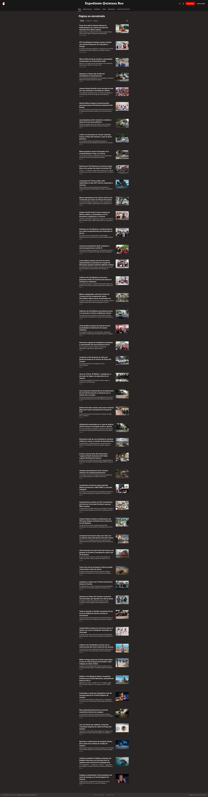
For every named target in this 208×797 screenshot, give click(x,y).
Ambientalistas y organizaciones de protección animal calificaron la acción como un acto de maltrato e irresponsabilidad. (94, 782)
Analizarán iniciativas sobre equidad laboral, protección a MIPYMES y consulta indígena (95, 487)
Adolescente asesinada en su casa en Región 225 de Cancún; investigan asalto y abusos (96, 425)
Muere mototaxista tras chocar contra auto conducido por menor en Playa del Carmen (95, 199)
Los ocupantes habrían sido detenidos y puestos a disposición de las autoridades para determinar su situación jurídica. (96, 141)
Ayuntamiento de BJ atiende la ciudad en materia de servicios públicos (95, 121)
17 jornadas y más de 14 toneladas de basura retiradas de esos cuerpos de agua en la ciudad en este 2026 (95, 475)
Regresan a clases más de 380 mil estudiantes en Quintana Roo (92, 75)
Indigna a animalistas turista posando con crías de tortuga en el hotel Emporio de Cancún (95, 777)
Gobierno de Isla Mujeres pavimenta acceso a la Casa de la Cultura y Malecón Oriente (96, 312)
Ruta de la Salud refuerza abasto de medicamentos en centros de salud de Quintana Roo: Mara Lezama (93, 27)
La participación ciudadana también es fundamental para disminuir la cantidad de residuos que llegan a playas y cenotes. (95, 444)
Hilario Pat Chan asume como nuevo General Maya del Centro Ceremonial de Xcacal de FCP (96, 409)
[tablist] (89, 20)
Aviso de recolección (32, 795)
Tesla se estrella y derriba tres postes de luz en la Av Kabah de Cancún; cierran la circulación (96, 613)
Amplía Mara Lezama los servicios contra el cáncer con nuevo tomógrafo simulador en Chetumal (96, 630)
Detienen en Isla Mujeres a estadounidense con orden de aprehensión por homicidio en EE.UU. (95, 231)
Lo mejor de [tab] (89, 21)
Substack (191, 795)
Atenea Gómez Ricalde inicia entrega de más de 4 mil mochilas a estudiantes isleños (96, 89)
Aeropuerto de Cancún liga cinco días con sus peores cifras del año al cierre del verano (96, 537)
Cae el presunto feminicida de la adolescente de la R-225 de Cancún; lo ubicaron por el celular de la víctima (96, 393)
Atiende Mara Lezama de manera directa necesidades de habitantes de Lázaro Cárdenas (94, 328)
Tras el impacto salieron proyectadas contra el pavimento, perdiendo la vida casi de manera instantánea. (95, 156)
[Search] (179, 3)
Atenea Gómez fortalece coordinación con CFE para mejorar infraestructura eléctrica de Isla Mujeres (95, 521)
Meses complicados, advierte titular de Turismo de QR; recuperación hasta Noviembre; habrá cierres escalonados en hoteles (94, 296)
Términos (24, 795)
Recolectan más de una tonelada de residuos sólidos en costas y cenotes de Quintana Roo (96, 440)
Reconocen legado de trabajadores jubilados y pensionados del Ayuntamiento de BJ (96, 343)
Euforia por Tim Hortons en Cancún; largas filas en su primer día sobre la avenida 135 (95, 167)
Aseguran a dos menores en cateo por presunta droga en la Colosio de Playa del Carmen (95, 359)
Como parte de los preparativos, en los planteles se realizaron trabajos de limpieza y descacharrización (96, 78)
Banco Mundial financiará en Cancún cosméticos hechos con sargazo (93, 711)
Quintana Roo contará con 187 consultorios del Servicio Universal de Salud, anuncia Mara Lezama (95, 504)
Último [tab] (82, 21)
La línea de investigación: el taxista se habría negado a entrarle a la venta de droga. (94, 381)
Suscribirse (190, 3)
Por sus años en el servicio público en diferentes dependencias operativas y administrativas (92, 347)
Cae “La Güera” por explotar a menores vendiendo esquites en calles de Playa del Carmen (95, 727)
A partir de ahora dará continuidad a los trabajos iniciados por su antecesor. (95, 414)
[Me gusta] (80, 37)
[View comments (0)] (91, 37)
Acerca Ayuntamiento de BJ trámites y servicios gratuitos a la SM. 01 (94, 247)
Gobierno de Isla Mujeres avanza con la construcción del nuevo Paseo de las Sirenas (96, 646)
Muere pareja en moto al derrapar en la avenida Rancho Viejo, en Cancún (94, 152)
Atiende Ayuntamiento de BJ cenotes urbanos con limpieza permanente (93, 471)
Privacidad (19, 795)
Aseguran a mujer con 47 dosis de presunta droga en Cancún (95, 583)
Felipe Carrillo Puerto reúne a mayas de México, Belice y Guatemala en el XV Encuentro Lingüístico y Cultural (94, 214)
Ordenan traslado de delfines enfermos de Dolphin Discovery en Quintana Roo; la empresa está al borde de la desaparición (95, 760)
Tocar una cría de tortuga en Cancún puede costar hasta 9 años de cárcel (95, 568)
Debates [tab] (95, 21)
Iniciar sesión (201, 3)
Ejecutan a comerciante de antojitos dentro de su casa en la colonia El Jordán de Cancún (95, 743)
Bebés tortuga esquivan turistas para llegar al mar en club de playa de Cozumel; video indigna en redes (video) (96, 661)
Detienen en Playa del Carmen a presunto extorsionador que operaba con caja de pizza (96, 597)
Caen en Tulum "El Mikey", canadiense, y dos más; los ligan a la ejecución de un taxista (95, 376)
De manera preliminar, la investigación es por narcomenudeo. (92, 364)
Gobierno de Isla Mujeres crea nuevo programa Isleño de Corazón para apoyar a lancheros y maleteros (95, 279)
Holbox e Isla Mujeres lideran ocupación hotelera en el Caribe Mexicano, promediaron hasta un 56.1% (96, 678)
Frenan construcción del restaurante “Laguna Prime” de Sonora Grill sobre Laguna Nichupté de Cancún (93, 456)
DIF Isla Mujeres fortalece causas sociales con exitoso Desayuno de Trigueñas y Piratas (95, 44)
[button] (79, 9)
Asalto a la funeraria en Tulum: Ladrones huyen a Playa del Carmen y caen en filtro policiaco (95, 137)
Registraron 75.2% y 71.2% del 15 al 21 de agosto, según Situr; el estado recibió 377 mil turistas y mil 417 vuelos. (95, 683)
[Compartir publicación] (183, 3)
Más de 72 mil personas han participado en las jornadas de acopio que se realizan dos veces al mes (95, 64)
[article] (104, 31)
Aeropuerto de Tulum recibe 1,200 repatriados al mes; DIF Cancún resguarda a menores (96, 183)
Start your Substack (99, 795)
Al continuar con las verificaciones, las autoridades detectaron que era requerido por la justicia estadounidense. (96, 236)
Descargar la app (110, 795)
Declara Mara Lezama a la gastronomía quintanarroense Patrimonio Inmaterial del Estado (96, 105)
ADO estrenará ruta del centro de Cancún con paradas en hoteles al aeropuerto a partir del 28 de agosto (96, 552)
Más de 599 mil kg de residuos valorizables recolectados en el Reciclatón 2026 (95, 60)
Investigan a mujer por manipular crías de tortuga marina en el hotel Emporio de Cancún (95, 695)
